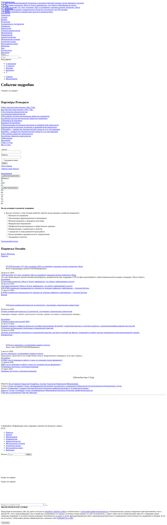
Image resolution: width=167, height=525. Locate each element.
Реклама (9, 68)
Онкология (5, 15)
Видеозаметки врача (9, 44)
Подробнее (5, 279)
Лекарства (25, 384)
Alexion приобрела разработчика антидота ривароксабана (29, 12)
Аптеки (4, 17)
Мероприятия (6, 33)
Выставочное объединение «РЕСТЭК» (17, 110)
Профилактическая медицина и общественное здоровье (32, 226)
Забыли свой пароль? (10, 169)
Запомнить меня (11, 160)
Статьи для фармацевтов (33, 386)
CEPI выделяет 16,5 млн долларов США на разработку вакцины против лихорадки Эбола (42, 7)
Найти (29, 454)
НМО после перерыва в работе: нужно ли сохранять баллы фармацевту (31, 364)
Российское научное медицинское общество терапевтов (24, 118)
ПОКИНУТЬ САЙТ (65, 518)
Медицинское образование (20, 224)
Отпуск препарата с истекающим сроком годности (22, 353)
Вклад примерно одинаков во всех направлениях (29, 234)
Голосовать (5, 241)
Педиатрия (5, 22)
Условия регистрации (80, 388)
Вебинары (5, 46)
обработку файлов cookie (55, 511)
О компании (11, 64)
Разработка (5, 26)
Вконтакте (5, 52)
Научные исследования (18, 215)
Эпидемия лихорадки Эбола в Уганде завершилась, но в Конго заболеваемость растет (40, 5)
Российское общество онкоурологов (16, 136)
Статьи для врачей (15, 386)
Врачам (4, 20)
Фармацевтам (6, 35)
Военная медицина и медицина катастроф (26, 221)
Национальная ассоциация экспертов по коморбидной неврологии (29, 127)
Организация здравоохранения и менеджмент (28, 218)
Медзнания (5, 140)
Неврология (6, 28)
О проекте (10, 66)
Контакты (10, 70)
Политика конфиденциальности (56, 388)
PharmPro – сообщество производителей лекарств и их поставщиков (29, 132)
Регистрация (6, 166)
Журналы (11, 254)
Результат (14, 241)
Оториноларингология (10, 31)
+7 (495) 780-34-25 (78, 407)
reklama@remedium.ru (110, 407)
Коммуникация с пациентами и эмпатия (25, 229)
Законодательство (8, 37)
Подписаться (6, 50)
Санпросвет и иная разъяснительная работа (27, 232)
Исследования (15, 384)
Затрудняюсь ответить (18, 237)
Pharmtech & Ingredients (10, 123)
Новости (4, 256)
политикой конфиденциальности (94, 511)
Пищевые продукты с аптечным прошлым (18, 371)
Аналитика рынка (8, 42)
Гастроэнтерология (96, 386)
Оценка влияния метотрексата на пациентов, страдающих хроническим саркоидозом (36, 311)
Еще (3, 48)
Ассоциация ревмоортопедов (13, 114)
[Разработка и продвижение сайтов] (2, 428)
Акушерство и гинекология (65, 386)
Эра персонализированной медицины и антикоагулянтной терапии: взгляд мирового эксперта (44, 3)
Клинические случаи (113, 386)
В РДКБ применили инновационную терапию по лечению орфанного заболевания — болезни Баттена (44, 292)
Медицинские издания (10, 39)
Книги (3, 254)
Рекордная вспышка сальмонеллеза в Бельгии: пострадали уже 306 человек (36, 10)
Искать (4, 454)
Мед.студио (6, 145)
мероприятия (6, 173)
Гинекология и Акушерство (12, 24)
